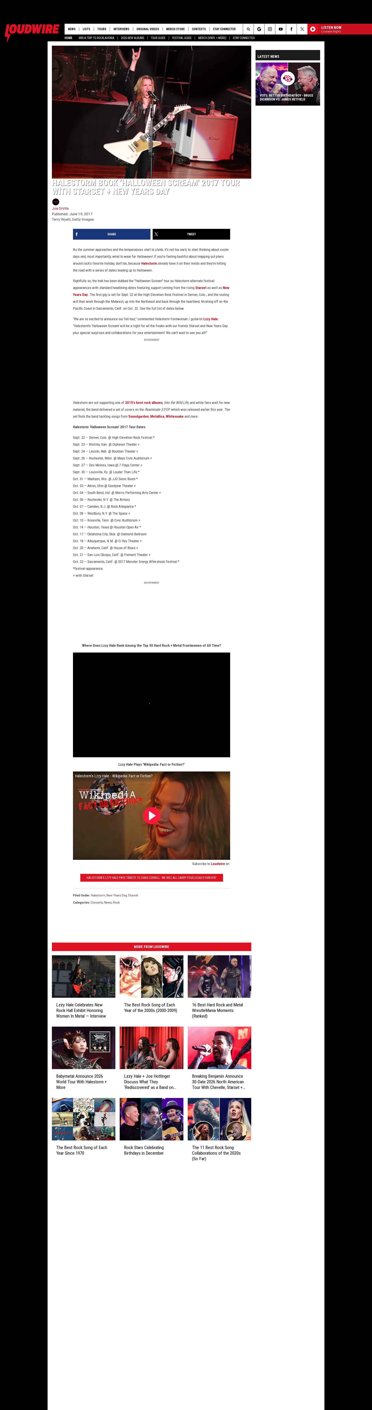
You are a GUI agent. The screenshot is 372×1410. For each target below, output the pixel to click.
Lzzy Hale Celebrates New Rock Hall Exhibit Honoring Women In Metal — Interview (81, 1010)
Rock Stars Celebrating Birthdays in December (144, 1150)
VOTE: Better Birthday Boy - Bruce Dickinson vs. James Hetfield (286, 97)
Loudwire (218, 864)
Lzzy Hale (210, 319)
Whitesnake (175, 416)
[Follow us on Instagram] (270, 29)
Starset (200, 288)
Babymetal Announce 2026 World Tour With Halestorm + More (81, 1082)
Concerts (97, 902)
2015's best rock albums (144, 402)
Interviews (121, 29)
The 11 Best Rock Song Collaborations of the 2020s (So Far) (216, 1153)
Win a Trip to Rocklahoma (96, 38)
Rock (116, 902)
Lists (86, 29)
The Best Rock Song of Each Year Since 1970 (81, 1150)
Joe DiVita (60, 208)
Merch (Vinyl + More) (212, 38)
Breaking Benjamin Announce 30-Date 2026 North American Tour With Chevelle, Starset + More (218, 1082)
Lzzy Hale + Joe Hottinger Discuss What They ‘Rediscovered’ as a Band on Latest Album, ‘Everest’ (149, 1082)
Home (68, 38)
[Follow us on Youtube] (280, 29)
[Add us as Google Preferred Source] (259, 29)
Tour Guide (158, 38)
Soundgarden (138, 416)
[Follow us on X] (302, 29)
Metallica (157, 416)
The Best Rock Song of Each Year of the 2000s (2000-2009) (150, 1007)
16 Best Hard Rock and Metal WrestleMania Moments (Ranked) (217, 1010)
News (72, 29)
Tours (101, 29)
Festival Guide (182, 38)
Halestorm (149, 263)
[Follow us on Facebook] (291, 29)
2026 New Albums (132, 38)
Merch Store (175, 29)
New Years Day (117, 895)
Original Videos (147, 29)
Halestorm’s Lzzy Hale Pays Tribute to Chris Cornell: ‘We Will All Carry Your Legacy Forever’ (152, 877)
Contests (199, 29)
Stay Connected (244, 38)
